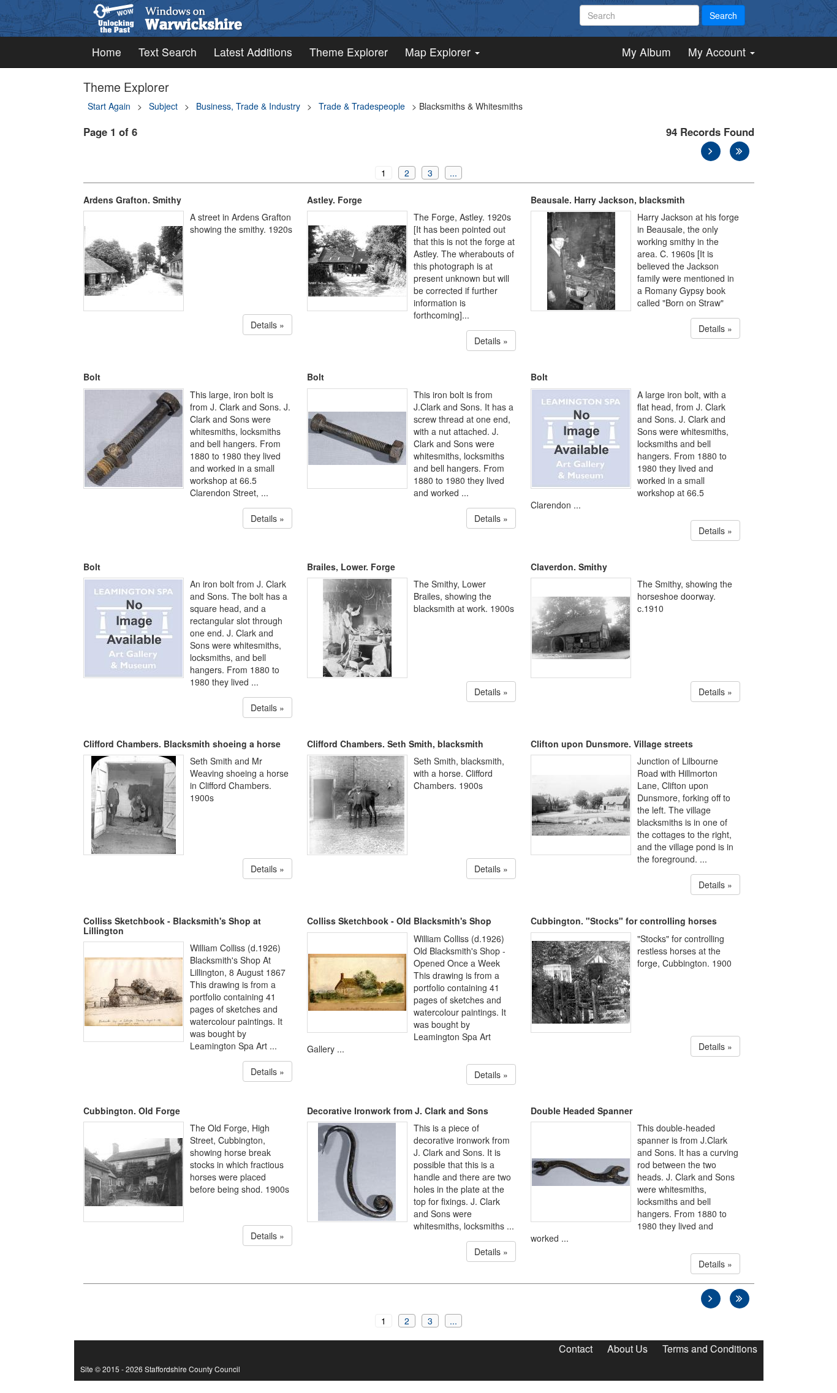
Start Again (109, 106)
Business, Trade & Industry (248, 106)
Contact (576, 1349)
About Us (627, 1349)
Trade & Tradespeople (362, 106)
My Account (718, 51)
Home (106, 51)
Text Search (167, 51)
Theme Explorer (348, 51)
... (453, 173)
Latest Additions (253, 51)
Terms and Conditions (709, 1349)
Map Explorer (439, 51)
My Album (646, 51)
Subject (163, 106)
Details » (267, 325)
